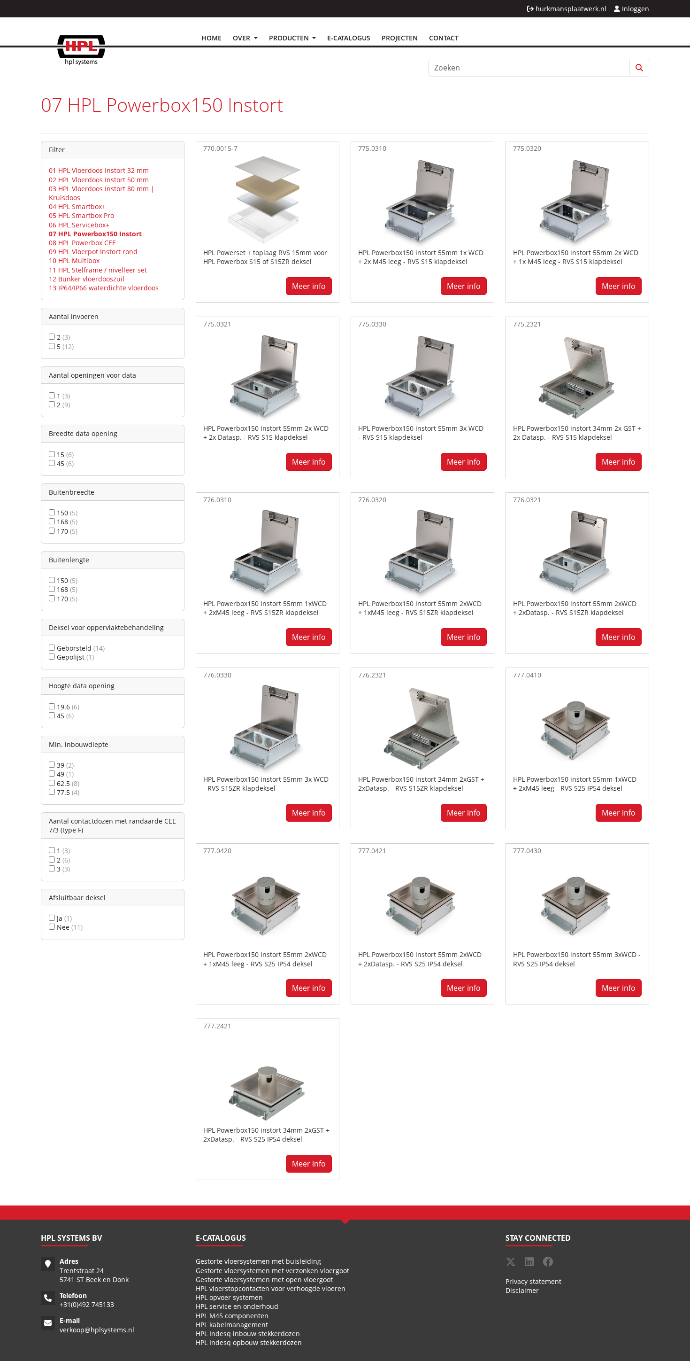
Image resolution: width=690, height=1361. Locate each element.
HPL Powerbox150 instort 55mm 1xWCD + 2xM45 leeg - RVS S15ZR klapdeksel (265, 608)
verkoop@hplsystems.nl (97, 1329)
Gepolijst (74, 657)
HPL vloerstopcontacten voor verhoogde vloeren (270, 1288)
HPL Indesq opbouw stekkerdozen (249, 1342)
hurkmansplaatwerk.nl (570, 8)
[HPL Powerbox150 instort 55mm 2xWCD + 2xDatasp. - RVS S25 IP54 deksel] (422, 902)
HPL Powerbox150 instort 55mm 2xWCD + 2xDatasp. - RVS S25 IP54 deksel (420, 959)
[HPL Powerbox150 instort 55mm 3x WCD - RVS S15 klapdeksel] (422, 375)
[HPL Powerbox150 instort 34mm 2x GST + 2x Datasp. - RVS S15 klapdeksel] (577, 375)
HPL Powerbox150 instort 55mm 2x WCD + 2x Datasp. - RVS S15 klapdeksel (266, 433)
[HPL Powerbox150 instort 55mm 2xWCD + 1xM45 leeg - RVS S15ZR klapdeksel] (422, 551)
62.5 (67, 783)
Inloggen (634, 8)
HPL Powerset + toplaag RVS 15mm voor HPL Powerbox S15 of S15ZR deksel (265, 257)
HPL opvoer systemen (229, 1297)
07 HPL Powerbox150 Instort (95, 233)
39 (64, 765)
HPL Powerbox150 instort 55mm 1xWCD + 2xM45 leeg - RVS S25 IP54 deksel (574, 784)
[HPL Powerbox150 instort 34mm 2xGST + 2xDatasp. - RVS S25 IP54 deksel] (267, 1078)
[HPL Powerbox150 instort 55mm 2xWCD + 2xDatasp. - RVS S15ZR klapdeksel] (577, 551)
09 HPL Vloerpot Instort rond (93, 251)
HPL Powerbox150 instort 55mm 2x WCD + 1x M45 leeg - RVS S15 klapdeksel (575, 257)
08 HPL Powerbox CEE (82, 242)
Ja (63, 918)
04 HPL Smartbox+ (77, 206)
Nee (69, 927)
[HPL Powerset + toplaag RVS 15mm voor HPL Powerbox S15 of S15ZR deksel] (267, 200)
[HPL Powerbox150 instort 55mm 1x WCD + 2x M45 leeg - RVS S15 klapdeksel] (422, 200)
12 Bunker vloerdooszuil (86, 278)
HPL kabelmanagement (232, 1324)
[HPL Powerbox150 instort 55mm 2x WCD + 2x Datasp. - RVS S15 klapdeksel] (267, 375)
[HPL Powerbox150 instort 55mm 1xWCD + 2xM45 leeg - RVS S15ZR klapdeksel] (267, 551)
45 (64, 463)
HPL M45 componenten (232, 1315)
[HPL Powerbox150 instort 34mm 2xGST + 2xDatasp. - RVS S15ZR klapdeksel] (422, 726)
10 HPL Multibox (74, 260)
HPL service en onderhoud (237, 1306)
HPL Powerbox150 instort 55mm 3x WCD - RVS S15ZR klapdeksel (266, 784)
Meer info (309, 286)
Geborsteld (80, 648)
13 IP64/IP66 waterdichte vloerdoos (104, 287)
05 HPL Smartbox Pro (81, 215)
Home (211, 37)
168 (66, 521)
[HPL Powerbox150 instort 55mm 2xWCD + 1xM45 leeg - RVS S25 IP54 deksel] (267, 902)
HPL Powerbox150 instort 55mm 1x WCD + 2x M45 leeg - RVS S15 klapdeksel (420, 257)
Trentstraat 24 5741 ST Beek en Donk (94, 1275)
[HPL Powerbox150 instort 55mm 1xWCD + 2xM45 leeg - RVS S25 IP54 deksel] (577, 726)
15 (64, 454)
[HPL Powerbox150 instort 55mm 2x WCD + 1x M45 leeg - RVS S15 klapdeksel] (577, 200)
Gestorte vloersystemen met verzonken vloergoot (272, 1270)
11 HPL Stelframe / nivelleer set (98, 269)
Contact (444, 37)
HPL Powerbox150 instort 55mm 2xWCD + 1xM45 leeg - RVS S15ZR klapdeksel (420, 608)
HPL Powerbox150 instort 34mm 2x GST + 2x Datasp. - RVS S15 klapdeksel (577, 433)
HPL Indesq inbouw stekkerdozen (248, 1333)
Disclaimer (522, 1290)
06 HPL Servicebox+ (79, 224)
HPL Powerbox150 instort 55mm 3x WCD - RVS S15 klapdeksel (420, 433)
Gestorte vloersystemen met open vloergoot (264, 1279)
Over (242, 37)
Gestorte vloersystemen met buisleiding (258, 1261)
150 (66, 512)
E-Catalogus (348, 37)
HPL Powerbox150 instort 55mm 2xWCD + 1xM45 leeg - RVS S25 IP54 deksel (265, 959)
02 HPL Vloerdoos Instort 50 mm (99, 179)
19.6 (67, 706)
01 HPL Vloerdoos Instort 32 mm (99, 170)
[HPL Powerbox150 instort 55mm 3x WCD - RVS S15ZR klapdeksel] (267, 726)
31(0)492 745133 (88, 1304)
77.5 (67, 792)
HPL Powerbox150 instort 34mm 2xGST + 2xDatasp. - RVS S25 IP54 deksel (266, 1134)
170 (66, 531)
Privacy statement (533, 1281)
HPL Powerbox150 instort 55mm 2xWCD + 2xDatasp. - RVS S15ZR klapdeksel (574, 608)
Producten (290, 37)
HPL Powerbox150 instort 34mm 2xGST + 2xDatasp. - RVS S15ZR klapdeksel (421, 784)
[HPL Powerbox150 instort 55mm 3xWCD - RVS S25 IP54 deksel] (577, 902)
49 (64, 774)
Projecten (400, 37)
